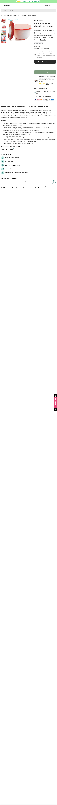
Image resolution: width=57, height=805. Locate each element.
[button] (55, 402)
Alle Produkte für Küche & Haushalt (16, 15)
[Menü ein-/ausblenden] (2, 6)
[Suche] (54, 10)
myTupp (7, 5)
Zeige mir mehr (49, 37)
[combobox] (28, 10)
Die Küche (43, 40)
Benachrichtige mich (45, 62)
